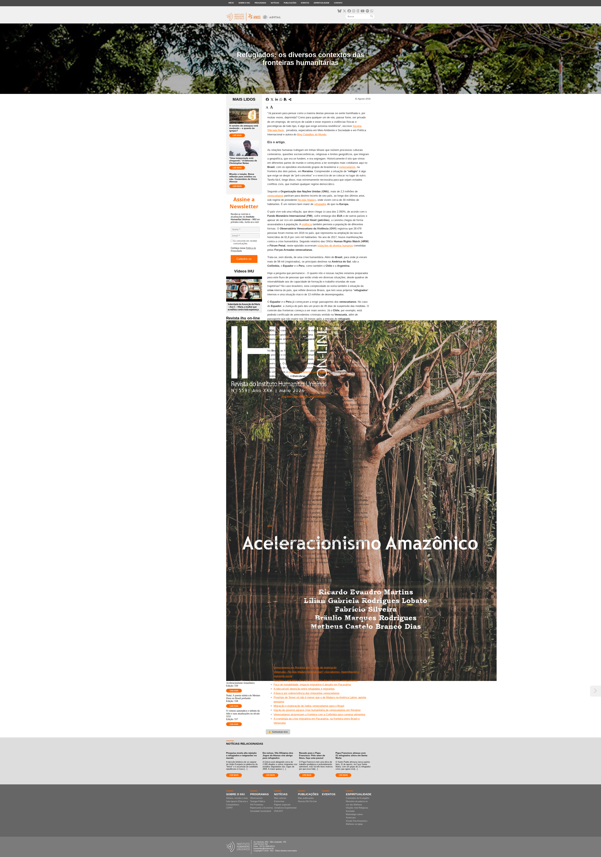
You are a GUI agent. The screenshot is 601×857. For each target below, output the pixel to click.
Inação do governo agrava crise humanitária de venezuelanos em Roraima (317, 710)
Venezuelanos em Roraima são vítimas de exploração (305, 667)
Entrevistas (279, 801)
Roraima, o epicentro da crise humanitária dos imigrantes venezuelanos (315, 680)
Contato (338, 3)
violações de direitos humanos (335, 245)
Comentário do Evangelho (357, 798)
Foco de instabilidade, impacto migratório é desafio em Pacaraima (312, 684)
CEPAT (229, 808)
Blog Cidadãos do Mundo (311, 134)
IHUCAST (278, 811)
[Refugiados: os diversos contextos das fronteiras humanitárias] (290, 99)
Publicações (290, 3)
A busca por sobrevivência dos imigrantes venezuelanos (306, 693)
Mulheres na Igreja (354, 824)
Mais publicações (306, 798)
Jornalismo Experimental (285, 808)
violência (307, 224)
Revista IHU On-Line (307, 801)
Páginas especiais (282, 804)
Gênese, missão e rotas (237, 798)
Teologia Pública (257, 801)
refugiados (320, 204)
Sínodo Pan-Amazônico (356, 821)
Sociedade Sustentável (260, 811)
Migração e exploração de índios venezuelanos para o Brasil (309, 705)
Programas (260, 3)
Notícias (275, 3)
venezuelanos (347, 167)
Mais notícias (280, 798)
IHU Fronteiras (256, 804)
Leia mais (234, 691)
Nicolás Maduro (307, 199)
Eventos (305, 3)
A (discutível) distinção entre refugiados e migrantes (304, 688)
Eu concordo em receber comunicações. (245, 242)
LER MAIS (237, 135)
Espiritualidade (321, 3)
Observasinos (256, 798)
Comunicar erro (278, 732)
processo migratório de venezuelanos (304, 396)
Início (231, 3)
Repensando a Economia (261, 808)
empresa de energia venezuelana (307, 371)
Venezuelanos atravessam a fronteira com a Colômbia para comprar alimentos (319, 714)
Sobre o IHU (244, 3)
